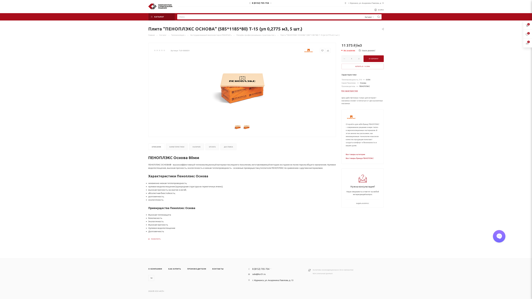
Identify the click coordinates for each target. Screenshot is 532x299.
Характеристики (176, 147)
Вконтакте (151, 278)
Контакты (217, 269)
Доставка (228, 147)
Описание (156, 147)
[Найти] (379, 16)
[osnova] (242, 88)
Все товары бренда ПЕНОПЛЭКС (360, 158)
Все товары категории (355, 154)
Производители (196, 269)
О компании (155, 269)
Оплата (212, 147)
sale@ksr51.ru (259, 274)
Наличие (197, 147)
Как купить (174, 269)
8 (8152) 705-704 (260, 3)
